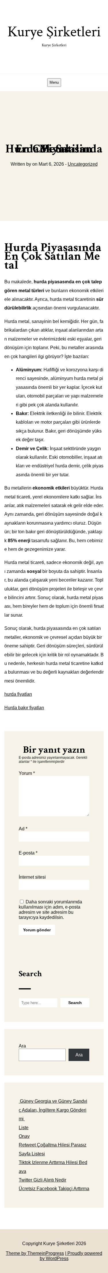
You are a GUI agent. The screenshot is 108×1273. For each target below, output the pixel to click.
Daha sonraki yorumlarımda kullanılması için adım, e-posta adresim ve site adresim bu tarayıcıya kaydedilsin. (50, 909)
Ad (23, 828)
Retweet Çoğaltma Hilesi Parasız (52, 1144)
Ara (22, 1045)
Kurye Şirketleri (54, 35)
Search (30, 973)
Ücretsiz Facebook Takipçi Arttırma (54, 1188)
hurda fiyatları (18, 694)
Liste (24, 1127)
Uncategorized (83, 164)
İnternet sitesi (32, 877)
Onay (24, 1136)
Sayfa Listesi (32, 1153)
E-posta (28, 852)
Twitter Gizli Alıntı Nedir (42, 1180)
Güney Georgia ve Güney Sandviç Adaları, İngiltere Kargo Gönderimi (53, 1110)
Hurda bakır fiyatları (24, 707)
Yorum (27, 773)
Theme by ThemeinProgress (35, 1253)
